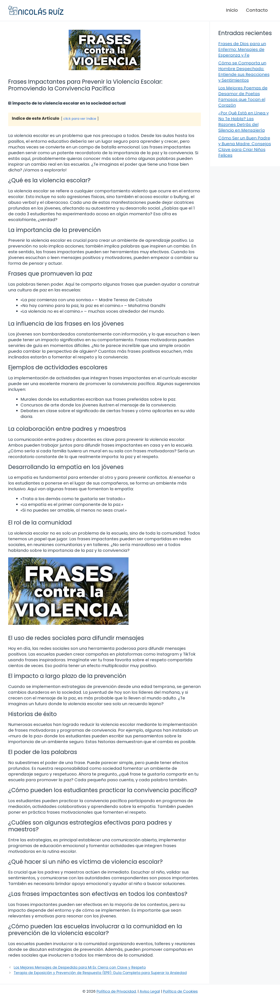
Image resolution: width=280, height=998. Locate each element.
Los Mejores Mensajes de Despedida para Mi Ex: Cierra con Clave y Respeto (80, 967)
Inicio (232, 10)
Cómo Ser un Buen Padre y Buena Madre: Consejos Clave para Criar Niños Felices (244, 146)
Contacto (257, 10)
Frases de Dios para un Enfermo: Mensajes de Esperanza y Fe (242, 49)
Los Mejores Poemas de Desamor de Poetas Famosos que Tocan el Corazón (242, 96)
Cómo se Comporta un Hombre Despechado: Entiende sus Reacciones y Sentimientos (244, 71)
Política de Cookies (180, 991)
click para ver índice (79, 118)
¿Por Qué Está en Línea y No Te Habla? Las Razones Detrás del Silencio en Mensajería (243, 121)
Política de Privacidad (116, 991)
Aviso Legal (150, 991)
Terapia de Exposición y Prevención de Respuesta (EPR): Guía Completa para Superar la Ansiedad (100, 972)
